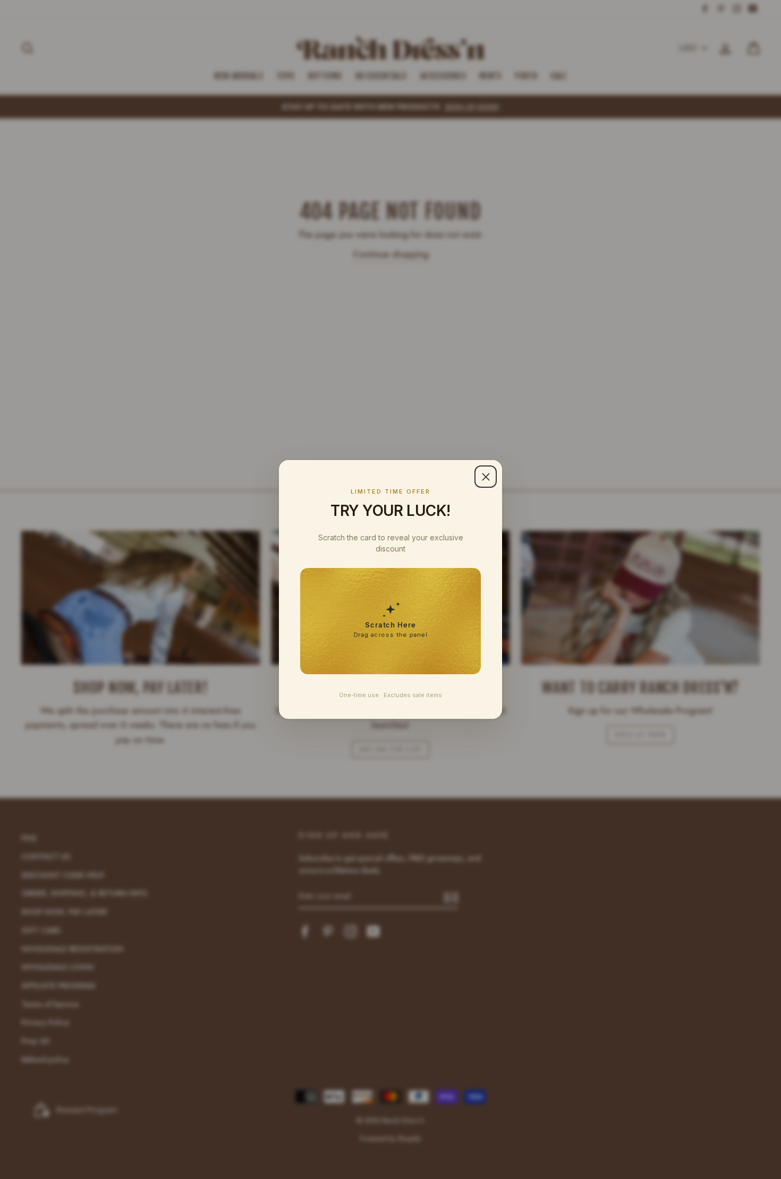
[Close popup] (486, 477)
